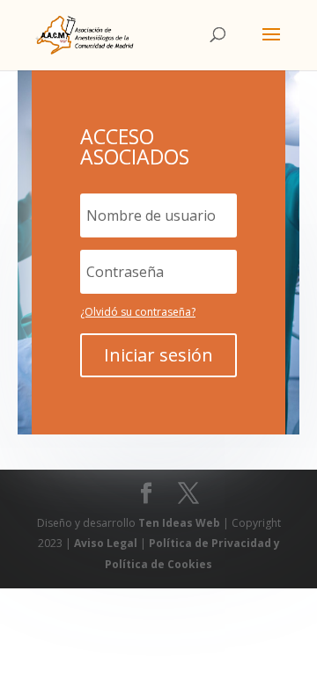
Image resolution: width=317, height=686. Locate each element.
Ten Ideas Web (180, 522)
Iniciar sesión (158, 355)
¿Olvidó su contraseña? (137, 311)
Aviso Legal (107, 543)
